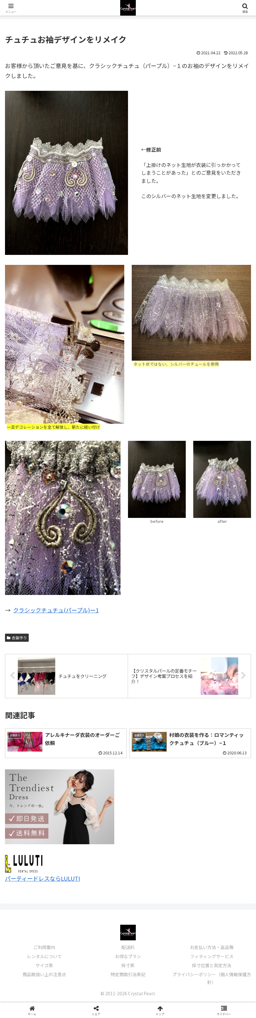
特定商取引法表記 (128, 974)
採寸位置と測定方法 (211, 965)
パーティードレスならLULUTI (42, 878)
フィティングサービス (212, 956)
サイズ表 (44, 965)
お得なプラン (128, 956)
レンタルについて (44, 956)
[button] (236, 897)
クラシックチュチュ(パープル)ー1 (56, 610)
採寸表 (128, 965)
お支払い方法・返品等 (212, 947)
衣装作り (19, 637)
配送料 (128, 947)
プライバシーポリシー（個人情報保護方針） (211, 978)
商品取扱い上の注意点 (44, 974)
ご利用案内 (44, 947)
